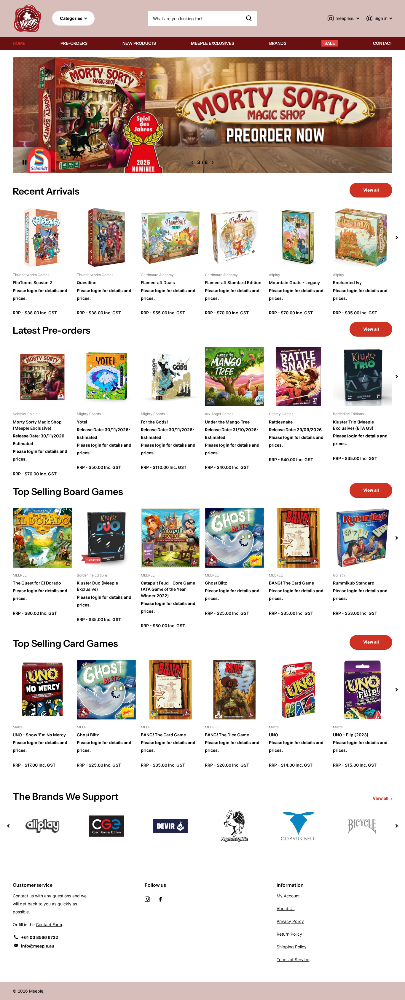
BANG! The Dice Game (227, 734)
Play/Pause (24, 162)
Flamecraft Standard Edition (233, 282)
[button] (193, 162)
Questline (86, 282)
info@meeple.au (37, 945)
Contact (382, 43)
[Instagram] (147, 899)
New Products (139, 43)
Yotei (82, 421)
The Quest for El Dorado (37, 582)
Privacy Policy (290, 921)
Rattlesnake (281, 421)
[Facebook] (160, 899)
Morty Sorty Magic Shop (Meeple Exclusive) (37, 425)
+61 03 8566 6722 (39, 937)
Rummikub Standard (353, 582)
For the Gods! (154, 421)
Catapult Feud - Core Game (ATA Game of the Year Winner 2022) (168, 589)
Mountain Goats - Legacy (294, 282)
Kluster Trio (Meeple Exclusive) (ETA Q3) (353, 425)
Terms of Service (293, 959)
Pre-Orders (73, 43)
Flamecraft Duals (158, 282)
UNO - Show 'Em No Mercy (39, 734)
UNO (273, 734)
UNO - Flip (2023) (351, 734)
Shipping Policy (292, 946)
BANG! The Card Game (291, 582)
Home (19, 43)
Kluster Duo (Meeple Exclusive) (97, 586)
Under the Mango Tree (227, 421)
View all (371, 189)
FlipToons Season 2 (32, 282)
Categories (71, 18)
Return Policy (289, 934)
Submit (249, 18)
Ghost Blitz (216, 582)
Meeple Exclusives (212, 43)
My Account (288, 895)
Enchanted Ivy (347, 282)
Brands (277, 43)
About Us (285, 908)
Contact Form (49, 924)
